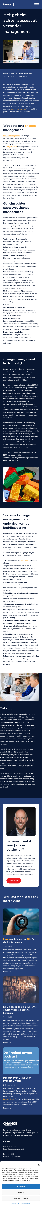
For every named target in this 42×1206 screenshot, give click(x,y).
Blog (13, 73)
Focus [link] (6, 939)
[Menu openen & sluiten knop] (36, 4)
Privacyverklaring (25, 1203)
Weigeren (21, 1192)
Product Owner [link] (9, 1099)
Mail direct (14, 881)
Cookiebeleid (15, 1203)
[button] (39, 1164)
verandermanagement (14, 457)
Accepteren (21, 1186)
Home (5, 73)
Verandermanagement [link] (11, 135)
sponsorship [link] (25, 560)
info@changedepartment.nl (13, 1149)
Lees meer (7, 972)
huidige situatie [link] (11, 146)
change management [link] (18, 109)
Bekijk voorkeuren (21, 1198)
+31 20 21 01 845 (9, 1146)
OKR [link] (29, 939)
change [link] (30, 126)
